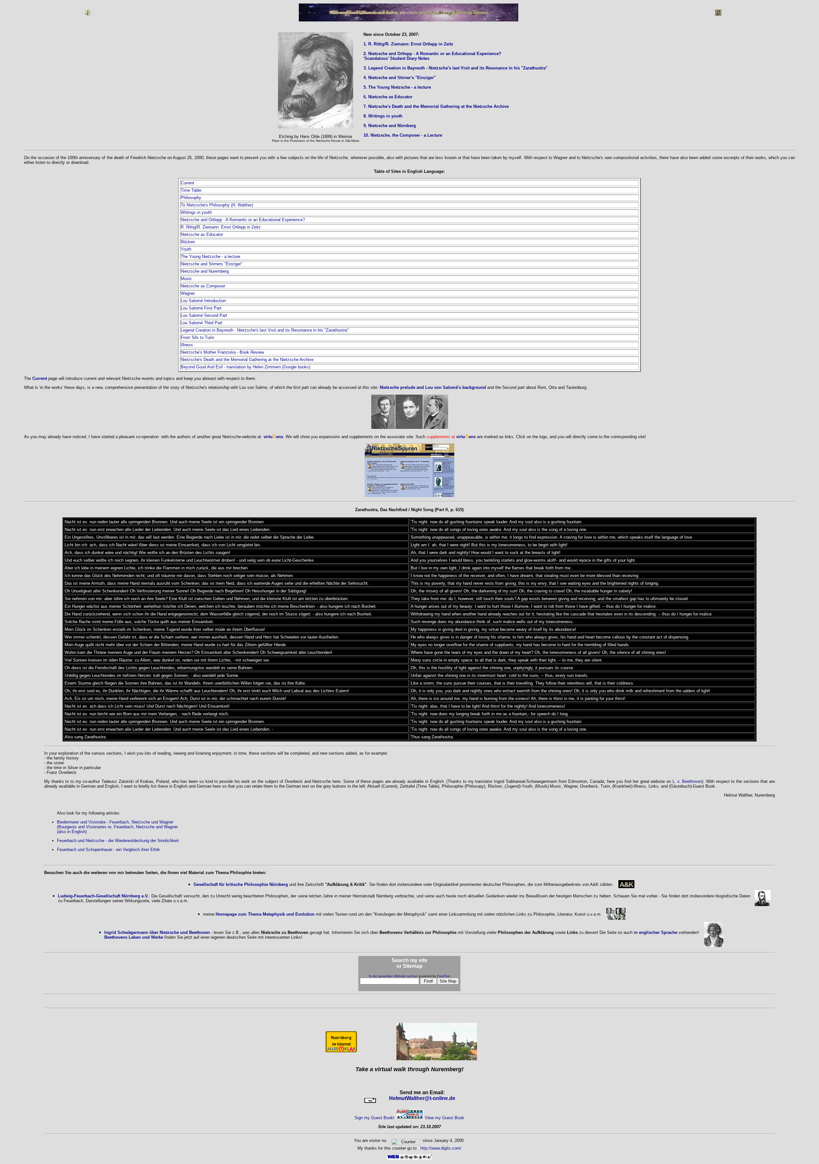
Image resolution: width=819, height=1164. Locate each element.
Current (187, 183)
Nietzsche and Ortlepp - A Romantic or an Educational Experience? (243, 219)
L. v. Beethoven (687, 781)
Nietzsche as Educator (202, 234)
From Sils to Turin (197, 337)
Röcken (188, 241)
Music (186, 278)
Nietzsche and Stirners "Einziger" (212, 263)
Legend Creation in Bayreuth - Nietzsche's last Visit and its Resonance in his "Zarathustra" (265, 330)
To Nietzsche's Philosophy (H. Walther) (217, 205)
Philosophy (191, 197)
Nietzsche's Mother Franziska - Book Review (222, 352)
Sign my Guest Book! (374, 1117)
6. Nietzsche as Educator (387, 96)
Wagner (188, 293)
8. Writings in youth (382, 116)
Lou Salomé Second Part (204, 315)
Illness (187, 344)
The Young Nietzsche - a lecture (210, 256)
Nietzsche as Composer (203, 286)
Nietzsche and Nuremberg (205, 271)
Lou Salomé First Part (201, 308)
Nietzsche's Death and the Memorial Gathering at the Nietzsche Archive (247, 359)
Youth (186, 249)
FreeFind (443, 976)
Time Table (191, 190)
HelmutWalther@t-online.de (422, 1098)
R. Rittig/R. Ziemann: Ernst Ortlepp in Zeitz (221, 227)
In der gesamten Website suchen (393, 976)
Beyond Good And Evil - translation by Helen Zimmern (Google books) (245, 367)
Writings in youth (196, 212)
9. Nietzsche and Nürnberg (389, 125)
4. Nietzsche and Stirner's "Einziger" (399, 77)
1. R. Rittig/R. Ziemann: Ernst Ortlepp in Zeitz (408, 44)
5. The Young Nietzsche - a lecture (397, 87)
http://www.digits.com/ (440, 1148)
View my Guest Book (444, 1117)
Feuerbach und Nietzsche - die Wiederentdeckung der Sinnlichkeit (118, 840)
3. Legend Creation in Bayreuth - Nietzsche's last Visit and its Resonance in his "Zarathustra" (455, 68)
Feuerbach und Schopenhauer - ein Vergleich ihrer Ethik (108, 849)
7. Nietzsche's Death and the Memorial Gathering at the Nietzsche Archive (436, 106)
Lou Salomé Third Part (201, 322)
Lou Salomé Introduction (203, 300)
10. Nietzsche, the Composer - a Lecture (402, 135)
